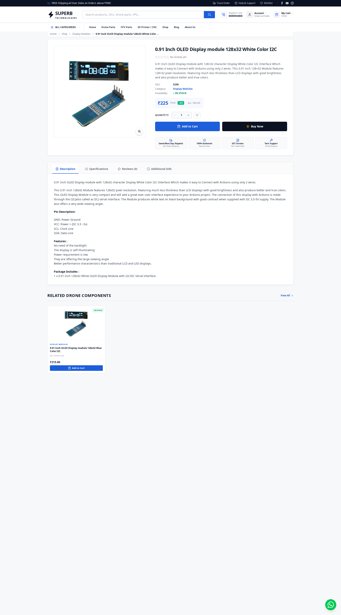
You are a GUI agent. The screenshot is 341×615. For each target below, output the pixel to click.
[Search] (209, 14)
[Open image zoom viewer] (139, 131)
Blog (176, 27)
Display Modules (81, 34)
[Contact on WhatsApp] (330, 604)
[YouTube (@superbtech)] (287, 3)
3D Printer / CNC (147, 27)
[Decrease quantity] (175, 115)
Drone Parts (108, 27)
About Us (190, 27)
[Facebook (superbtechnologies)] (282, 3)
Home (92, 27)
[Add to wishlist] (197, 115)
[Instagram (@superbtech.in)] (292, 3)
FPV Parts (126, 27)
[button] (99, 92)
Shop (165, 27)
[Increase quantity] (188, 115)
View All (285, 295)
